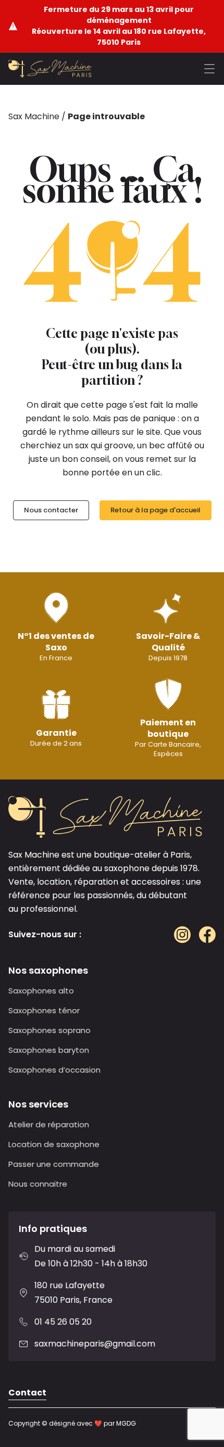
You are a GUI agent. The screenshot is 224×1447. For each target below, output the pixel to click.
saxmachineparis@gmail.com (94, 1344)
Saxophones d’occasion (54, 1069)
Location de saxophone (53, 1144)
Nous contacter (51, 510)
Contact (27, 1393)
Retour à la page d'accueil (155, 510)
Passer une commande (53, 1164)
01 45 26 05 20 (63, 1322)
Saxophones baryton (48, 1050)
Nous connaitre (37, 1183)
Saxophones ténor (44, 1010)
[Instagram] (182, 934)
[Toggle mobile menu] (209, 68)
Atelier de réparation (48, 1124)
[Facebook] (207, 934)
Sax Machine (33, 116)
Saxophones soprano (49, 1030)
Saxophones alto (41, 990)
